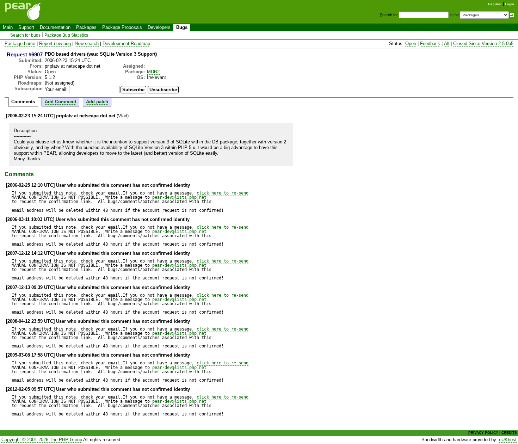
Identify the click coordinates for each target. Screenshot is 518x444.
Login (509, 4)
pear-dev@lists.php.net (179, 197)
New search (87, 43)
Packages (86, 27)
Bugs (181, 27)
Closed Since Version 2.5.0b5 (483, 43)
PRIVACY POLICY (483, 432)
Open (410, 43)
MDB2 (153, 71)
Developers (159, 27)
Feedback (430, 43)
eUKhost (508, 439)
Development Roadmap (126, 43)
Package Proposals (122, 27)
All (446, 43)
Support (26, 27)
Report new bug (55, 43)
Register (494, 4)
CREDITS (509, 432)
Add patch (97, 101)
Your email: (56, 89)
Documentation (55, 27)
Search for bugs (25, 35)
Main (8, 27)
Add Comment (60, 101)
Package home (20, 43)
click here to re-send (222, 193)
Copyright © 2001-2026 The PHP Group (41, 439)
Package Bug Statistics (66, 35)
